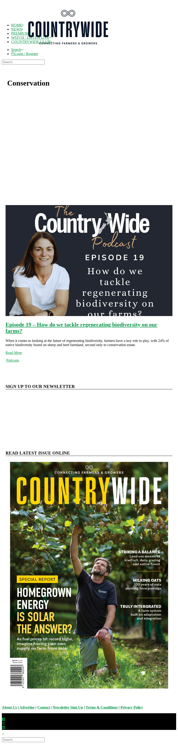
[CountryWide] (93, 10)
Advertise (27, 707)
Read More (14, 353)
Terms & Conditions (102, 707)
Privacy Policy (132, 707)
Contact (43, 707)
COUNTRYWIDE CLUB (30, 42)
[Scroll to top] (5, 733)
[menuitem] (93, 50)
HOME (16, 25)
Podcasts (12, 360)
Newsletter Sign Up (68, 707)
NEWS (16, 29)
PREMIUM (20, 33)
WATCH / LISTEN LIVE (30, 38)
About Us (9, 707)
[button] (17, 50)
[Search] (24, 62)
